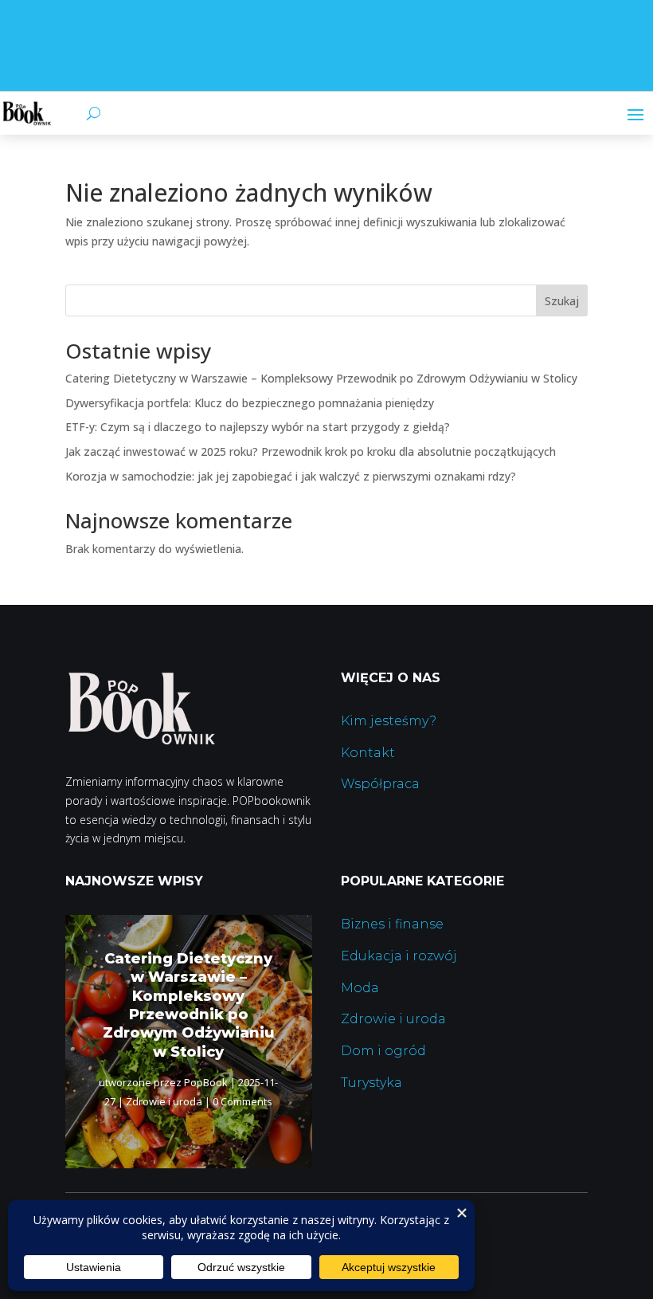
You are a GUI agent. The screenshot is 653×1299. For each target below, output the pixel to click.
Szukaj (562, 300)
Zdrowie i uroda (164, 1101)
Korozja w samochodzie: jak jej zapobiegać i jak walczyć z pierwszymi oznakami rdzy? (290, 476)
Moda (360, 987)
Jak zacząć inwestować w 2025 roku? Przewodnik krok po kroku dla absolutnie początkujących (310, 451)
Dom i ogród (383, 1050)
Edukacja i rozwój (399, 955)
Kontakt (368, 752)
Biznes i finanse (392, 924)
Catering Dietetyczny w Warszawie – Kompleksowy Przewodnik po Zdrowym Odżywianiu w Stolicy (321, 378)
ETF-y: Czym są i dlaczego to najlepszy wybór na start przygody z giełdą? (257, 426)
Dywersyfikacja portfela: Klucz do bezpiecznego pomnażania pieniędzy (249, 402)
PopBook (206, 1082)
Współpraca (380, 783)
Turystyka (371, 1082)
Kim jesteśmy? (388, 720)
